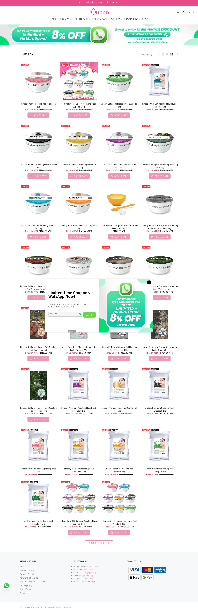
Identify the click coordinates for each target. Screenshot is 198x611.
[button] (51, 314)
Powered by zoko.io (72, 331)
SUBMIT (89, 314)
